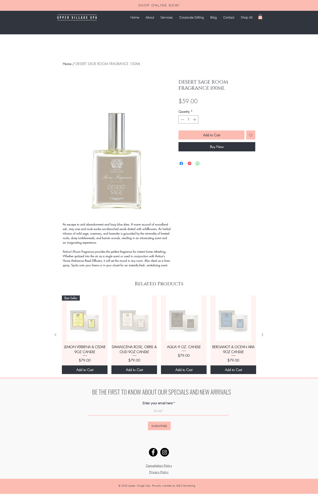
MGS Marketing (185, 485)
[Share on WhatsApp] (197, 163)
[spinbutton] (188, 120)
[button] (166, 17)
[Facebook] (153, 452)
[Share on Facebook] (181, 163)
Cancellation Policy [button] (159, 466)
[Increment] (195, 120)
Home (67, 63)
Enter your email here (158, 403)
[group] (159, 334)
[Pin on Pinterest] (189, 163)
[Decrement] (182, 120)
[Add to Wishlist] (250, 135)
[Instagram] (164, 452)
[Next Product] (262, 334)
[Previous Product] (55, 334)
